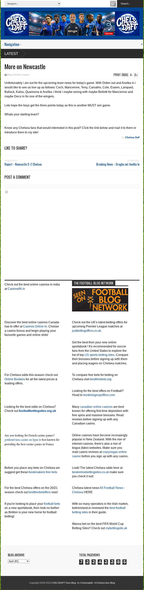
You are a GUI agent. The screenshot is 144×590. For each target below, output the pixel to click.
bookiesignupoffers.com (99, 395)
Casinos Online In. (35, 326)
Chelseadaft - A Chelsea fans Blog (97, 583)
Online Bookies (14, 379)
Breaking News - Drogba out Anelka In (118, 164)
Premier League (21, 74)
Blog (9, 74)
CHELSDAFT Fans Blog (64, 583)
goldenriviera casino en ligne (21, 439)
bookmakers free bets (43, 472)
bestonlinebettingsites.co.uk (90, 472)
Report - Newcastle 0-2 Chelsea (23, 164)
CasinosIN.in (16, 288)
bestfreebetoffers (39, 492)
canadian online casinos (96, 406)
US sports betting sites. (100, 354)
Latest (11, 54)
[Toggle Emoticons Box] (6, 192)
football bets (52, 503)
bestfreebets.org (100, 379)
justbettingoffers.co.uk (86, 330)
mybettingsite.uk (116, 528)
